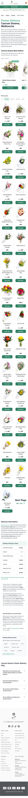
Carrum (6, 650)
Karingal (12, 650)
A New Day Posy (20, 169)
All (2, 99)
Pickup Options (4, 750)
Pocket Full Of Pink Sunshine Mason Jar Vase (7, 272)
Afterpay (17, 744)
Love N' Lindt (20, 323)
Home (2, 15)
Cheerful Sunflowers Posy (7, 170)
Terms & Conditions (6, 770)
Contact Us (3, 763)
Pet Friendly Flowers (6, 748)
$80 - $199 (18, 99)
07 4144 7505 (18, 769)
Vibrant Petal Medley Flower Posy (7, 221)
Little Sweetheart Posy (7, 195)
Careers (3, 761)
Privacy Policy (4, 765)
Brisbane (5, 6)
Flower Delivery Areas (6, 744)
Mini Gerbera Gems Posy (21, 427)
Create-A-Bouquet (5, 737)
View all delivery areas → (9, 654)
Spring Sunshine (7, 452)
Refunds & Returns (5, 768)
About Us (3, 759)
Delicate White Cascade (7, 246)
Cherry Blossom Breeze (7, 402)
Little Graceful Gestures (7, 504)
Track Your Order (5, 753)
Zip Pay (17, 746)
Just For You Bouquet (7, 117)
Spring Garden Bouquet (7, 324)
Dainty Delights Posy (21, 271)
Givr (16, 740)
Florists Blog (18, 748)
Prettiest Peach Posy (21, 221)
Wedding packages (5, 742)
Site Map (17, 750)
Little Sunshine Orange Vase (7, 349)
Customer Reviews (19, 735)
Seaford (6, 643)
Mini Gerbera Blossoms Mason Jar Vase (20, 143)
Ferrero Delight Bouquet (21, 453)
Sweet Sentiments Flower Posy (7, 143)
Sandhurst (6, 647)
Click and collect (14, 628)
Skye (22, 643)
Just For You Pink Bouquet (20, 117)
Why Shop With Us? (20, 737)
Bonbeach (20, 650)
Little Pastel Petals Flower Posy (7, 427)
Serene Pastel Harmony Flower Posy (7, 376)
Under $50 (6, 99)
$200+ (23, 99)
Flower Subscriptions (6, 746)
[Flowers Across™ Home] (14, 2)
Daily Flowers (4, 740)
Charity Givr (18, 742)
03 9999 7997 (18, 763)
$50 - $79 (12, 99)
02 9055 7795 (18, 776)
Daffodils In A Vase (21, 349)
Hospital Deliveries (19, 733)
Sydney (21, 6)
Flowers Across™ (5, 525)
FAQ (2, 735)
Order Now (7, 124)
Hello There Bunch (20, 194)
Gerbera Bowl (20, 298)
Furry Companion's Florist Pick (7, 299)
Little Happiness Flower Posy (21, 402)
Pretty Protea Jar (20, 245)
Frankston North (14, 643)
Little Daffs (7, 478)
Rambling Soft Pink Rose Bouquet (21, 375)
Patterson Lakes (15, 647)
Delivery (7, 15)
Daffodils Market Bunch (21, 478)
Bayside (13, 15)
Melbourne (14, 7)
